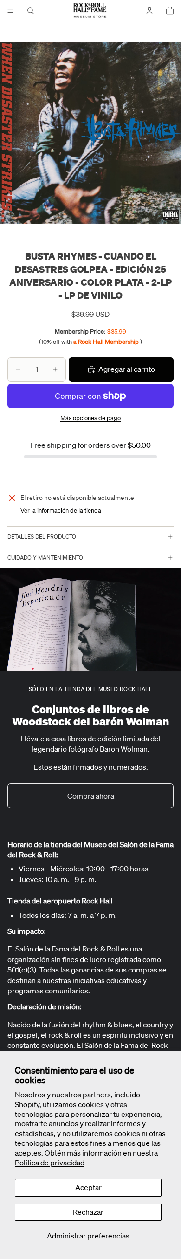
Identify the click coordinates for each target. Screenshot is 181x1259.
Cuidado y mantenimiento (45, 557)
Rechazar (88, 1212)
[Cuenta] (149, 10)
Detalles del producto (41, 537)
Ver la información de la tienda (60, 510)
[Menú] (10, 10)
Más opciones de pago (90, 418)
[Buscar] (30, 10)
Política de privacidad (49, 1162)
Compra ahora (90, 796)
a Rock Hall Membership (106, 342)
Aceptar (88, 1187)
